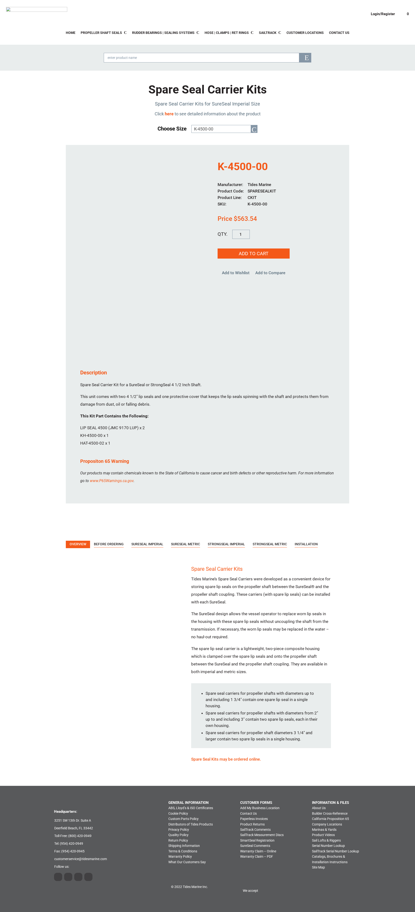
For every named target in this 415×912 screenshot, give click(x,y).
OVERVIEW (78, 544)
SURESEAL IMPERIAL (147, 544)
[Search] (305, 57)
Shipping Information (184, 846)
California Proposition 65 (330, 819)
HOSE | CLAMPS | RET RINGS (227, 33)
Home (70, 33)
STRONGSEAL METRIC (270, 544)
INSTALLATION (306, 544)
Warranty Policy (180, 856)
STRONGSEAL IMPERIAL (226, 544)
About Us (319, 808)
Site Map (318, 867)
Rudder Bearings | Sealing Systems (163, 33)
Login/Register (383, 14)
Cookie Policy (178, 813)
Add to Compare (270, 272)
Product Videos (323, 835)
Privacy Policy (178, 829)
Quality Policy (178, 835)
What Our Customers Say (187, 862)
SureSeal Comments (255, 846)
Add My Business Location (260, 808)
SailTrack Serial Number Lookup (335, 851)
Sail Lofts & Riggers (326, 840)
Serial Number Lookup (328, 846)
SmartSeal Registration (257, 840)
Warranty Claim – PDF (256, 856)
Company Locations (327, 824)
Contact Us (339, 33)
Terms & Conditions (182, 851)
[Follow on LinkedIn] (68, 877)
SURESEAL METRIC (185, 544)
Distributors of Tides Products (190, 824)
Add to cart (254, 253)
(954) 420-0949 (71, 843)
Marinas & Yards (324, 829)
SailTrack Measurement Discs (262, 835)
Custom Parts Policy (183, 819)
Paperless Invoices (254, 819)
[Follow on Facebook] (88, 877)
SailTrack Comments (255, 829)
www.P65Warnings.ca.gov (112, 480)
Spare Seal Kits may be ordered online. (226, 759)
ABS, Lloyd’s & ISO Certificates (190, 808)
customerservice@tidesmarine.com (80, 859)
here (169, 113)
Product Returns (252, 824)
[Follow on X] (78, 877)
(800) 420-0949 (80, 836)
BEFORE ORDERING (109, 544)
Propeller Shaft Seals (101, 33)
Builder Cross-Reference (330, 813)
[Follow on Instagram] (58, 877)
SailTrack (267, 33)
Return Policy (178, 840)
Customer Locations (305, 33)
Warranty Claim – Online (258, 851)
